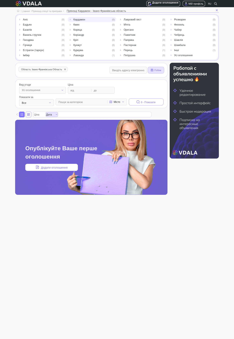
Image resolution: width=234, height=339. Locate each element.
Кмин (76, 24)
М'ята (127, 24)
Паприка (129, 40)
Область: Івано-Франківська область (41, 69)
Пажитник (129, 35)
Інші (176, 50)
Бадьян (27, 24)
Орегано (129, 29)
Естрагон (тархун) (33, 50)
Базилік (27, 29)
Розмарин (180, 19)
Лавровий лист (132, 19)
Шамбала (179, 45)
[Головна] (18, 11)
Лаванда (78, 55)
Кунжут (77, 45)
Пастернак (130, 45)
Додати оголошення (165, 2)
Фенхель (179, 24)
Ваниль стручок (32, 35)
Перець (128, 50)
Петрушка (129, 55)
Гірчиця (27, 45)
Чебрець (179, 35)
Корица (77, 29)
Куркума (78, 50)
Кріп (75, 40)
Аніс (25, 19)
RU (209, 3)
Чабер (178, 29)
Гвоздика (28, 40)
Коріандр (78, 35)
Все (24, 103)
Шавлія (178, 40)
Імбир (26, 55)
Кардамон (79, 19)
